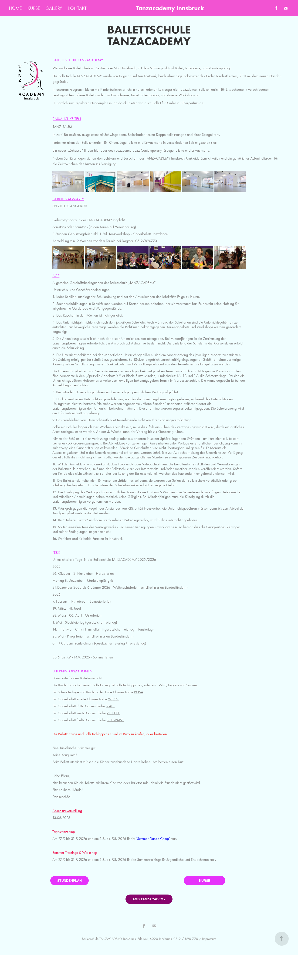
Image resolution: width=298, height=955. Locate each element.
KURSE (33, 8)
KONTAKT (77, 8)
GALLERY (54, 8)
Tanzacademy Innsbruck (170, 8)
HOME (15, 8)
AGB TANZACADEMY (149, 899)
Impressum (209, 939)
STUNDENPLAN (69, 880)
